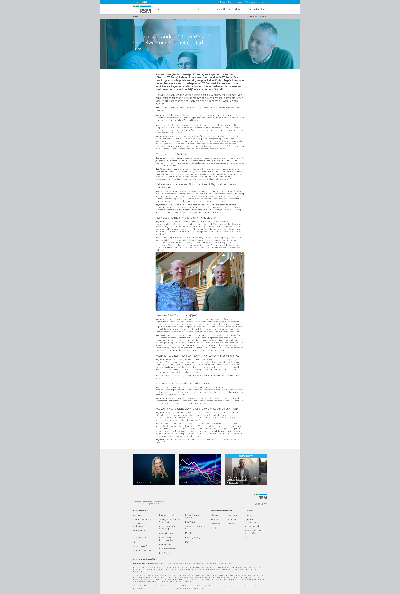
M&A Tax (188, 542)
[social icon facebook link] (258, 504)
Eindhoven (215, 523)
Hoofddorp (232, 515)
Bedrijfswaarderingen (168, 548)
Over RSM (180, 586)
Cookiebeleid (243, 586)
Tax (134, 542)
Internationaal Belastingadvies (166, 538)
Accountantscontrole (142, 519)
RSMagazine (234, 483)
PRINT (252, 16)
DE (265, 2)
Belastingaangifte (140, 546)
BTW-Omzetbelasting (142, 550)
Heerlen (214, 528)
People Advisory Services (192, 516)
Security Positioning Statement (187, 589)
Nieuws (223, 2)
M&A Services (165, 544)
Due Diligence (191, 522)
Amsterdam (216, 519)
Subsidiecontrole (140, 537)
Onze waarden (190, 586)
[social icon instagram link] (262, 504)
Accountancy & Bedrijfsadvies (139, 524)
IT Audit (188, 533)
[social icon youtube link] (265, 504)
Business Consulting (168, 515)
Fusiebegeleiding (192, 537)
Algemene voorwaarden (250, 520)
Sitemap (202, 589)
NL (260, 2)
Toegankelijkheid (251, 526)
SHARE (262, 16)
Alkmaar (214, 515)
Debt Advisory (165, 553)
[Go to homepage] (143, 9)
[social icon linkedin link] (255, 504)
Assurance (137, 515)
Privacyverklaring (231, 586)
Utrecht (231, 523)
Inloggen (239, 2)
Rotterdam (232, 519)
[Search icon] (199, 9)
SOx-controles (139, 530)
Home (135, 17)
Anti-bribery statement (257, 586)
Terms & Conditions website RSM (252, 531)
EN (262, 2)
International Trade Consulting (167, 527)
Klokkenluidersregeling (217, 586)
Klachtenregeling (202, 586)
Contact (231, 2)
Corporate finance (167, 533)
